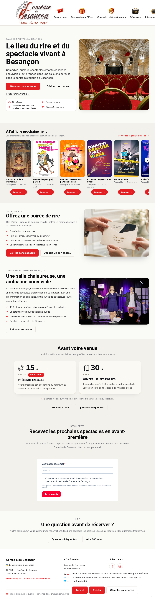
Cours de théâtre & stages (111, 17)
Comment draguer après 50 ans (99, 180)
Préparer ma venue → (18, 93)
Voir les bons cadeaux (22, 252)
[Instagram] (120, 566)
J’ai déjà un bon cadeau (57, 252)
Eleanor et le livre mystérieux (14, 180)
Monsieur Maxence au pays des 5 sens (70, 180)
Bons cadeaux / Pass (82, 17)
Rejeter (97, 590)
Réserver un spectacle (23, 86)
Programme (60, 17)
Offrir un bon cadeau (58, 86)
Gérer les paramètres (122, 590)
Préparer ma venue (21, 329)
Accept (80, 590)
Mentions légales (14, 578)
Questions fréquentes (91, 407)
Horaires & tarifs (60, 407)
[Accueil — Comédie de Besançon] (33, 13)
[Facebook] (112, 566)
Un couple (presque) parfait (43, 180)
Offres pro (135, 17)
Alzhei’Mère (147, 179)
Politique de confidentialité (37, 578)
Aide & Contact (94, 539)
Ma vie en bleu (121, 179)
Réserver (17, 192)
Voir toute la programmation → (133, 135)
